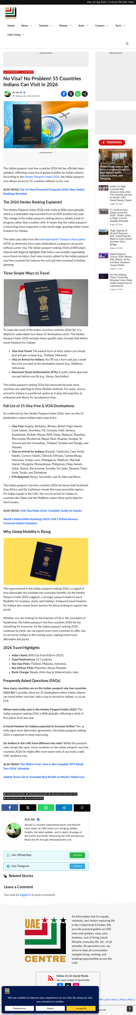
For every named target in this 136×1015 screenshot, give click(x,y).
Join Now (77, 855)
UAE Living (13, 34)
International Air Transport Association (62, 239)
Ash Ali (18, 93)
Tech (118, 25)
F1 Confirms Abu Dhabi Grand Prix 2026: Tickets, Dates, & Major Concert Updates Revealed (120, 215)
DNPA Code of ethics (107, 1000)
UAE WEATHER (115, 122)
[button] (127, 43)
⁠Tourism (43, 25)
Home (11, 25)
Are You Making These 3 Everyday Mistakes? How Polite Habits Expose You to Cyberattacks (121, 280)
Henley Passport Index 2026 (42, 176)
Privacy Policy (127, 1000)
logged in (25, 895)
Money (63, 25)
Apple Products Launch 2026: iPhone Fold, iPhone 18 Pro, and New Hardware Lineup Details (121, 259)
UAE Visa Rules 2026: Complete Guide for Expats (51, 510)
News (24, 25)
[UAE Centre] (10, 13)
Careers (99, 25)
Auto (81, 25)
